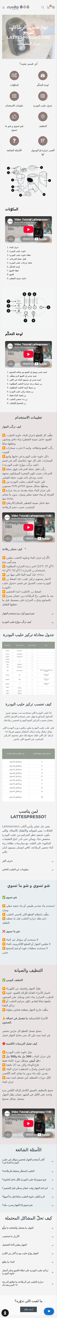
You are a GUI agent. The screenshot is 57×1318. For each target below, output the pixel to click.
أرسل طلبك (28, 1309)
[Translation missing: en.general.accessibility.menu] (3, 7)
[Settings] (53, 7)
